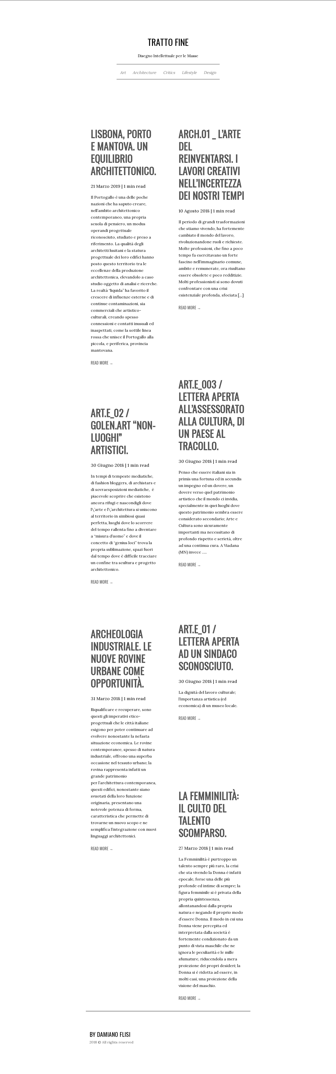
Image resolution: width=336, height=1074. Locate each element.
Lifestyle (189, 72)
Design (210, 72)
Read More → (102, 363)
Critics (169, 72)
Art (123, 72)
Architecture (144, 72)
